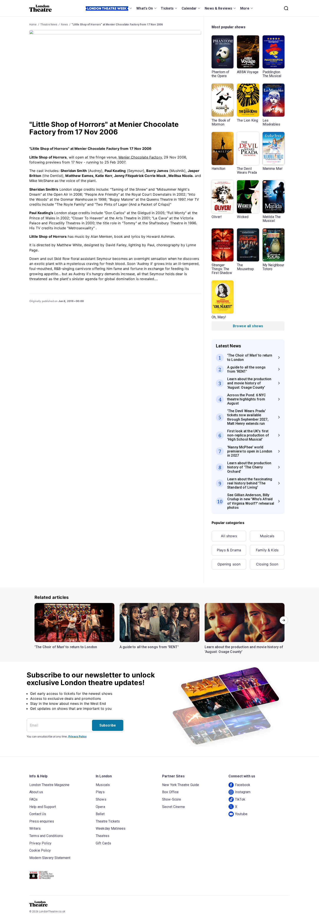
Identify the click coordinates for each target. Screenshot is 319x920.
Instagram (242, 792)
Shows (101, 799)
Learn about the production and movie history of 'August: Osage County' (244, 649)
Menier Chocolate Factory (140, 157)
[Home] (40, 8)
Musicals (267, 536)
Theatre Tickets (108, 821)
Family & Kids (267, 550)
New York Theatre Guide (180, 785)
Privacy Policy (77, 736)
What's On (144, 8)
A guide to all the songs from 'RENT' (149, 647)
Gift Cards (103, 843)
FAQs (33, 799)
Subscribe (107, 725)
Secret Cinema (173, 807)
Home (33, 24)
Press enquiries (41, 821)
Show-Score (171, 799)
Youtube (241, 814)
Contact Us (37, 814)
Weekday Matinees (110, 828)
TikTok (240, 799)
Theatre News (49, 24)
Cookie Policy (40, 850)
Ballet (100, 814)
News (64, 24)
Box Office (170, 792)
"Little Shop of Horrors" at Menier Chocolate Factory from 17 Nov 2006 (117, 24)
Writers (35, 828)
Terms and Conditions (46, 836)
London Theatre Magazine (49, 785)
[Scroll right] (283, 620)
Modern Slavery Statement (50, 858)
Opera (100, 807)
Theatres (102, 836)
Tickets (167, 8)
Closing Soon (267, 564)
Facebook (242, 785)
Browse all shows (248, 326)
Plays (100, 792)
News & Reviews (218, 8)
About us (36, 792)
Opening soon (229, 564)
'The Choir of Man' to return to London (66, 647)
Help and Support (42, 807)
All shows (229, 536)
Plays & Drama (229, 550)
